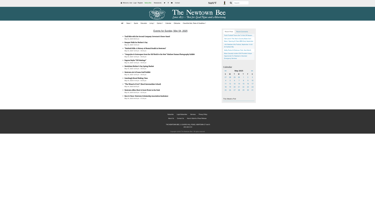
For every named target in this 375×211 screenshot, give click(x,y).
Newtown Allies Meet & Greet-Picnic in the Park (142, 90)
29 (234, 77)
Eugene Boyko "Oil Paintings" (135, 60)
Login (135, 3)
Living (151, 23)
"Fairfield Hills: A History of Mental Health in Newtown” (145, 48)
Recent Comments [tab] (242, 32)
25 (225, 90)
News (128, 23)
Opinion (159, 23)
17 (252, 84)
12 (230, 84)
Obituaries (177, 23)
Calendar (168, 23)
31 (252, 90)
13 (234, 84)
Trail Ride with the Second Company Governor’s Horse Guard (147, 36)
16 (248, 84)
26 (230, 90)
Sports (136, 23)
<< (225, 71)
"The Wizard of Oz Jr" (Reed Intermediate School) (143, 84)
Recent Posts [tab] (229, 32)
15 (243, 84)
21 (239, 87)
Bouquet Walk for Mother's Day (136, 42)
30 (239, 77)
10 (252, 80)
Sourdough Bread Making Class (136, 78)
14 (239, 84)
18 (225, 87)
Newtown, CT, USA (212, 3)
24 (252, 87)
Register (140, 3)
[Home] (123, 23)
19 (230, 87)
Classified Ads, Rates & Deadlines (194, 23)
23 (248, 87)
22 (243, 87)
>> (252, 71)
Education (144, 23)
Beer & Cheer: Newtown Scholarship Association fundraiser (146, 96)
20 (234, 87)
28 (230, 77)
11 (225, 84)
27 (225, 77)
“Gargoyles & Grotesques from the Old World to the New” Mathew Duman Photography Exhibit (160, 54)
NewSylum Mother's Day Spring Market (139, 66)
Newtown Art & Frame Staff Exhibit (137, 72)
